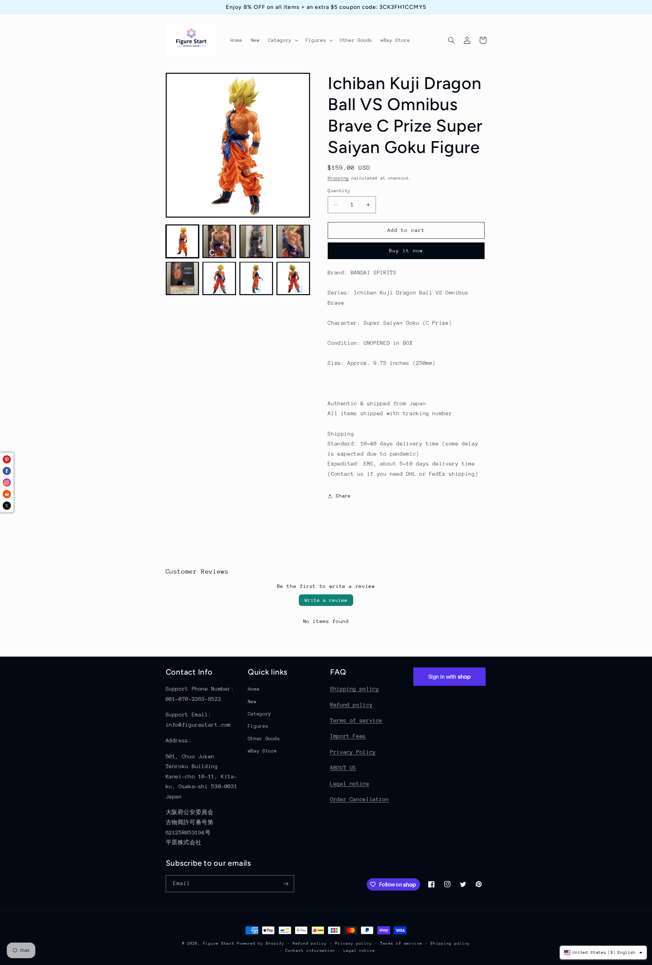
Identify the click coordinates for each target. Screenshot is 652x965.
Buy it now (406, 251)
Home (254, 689)
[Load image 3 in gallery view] (256, 241)
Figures (258, 726)
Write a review (326, 600)
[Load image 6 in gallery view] (219, 278)
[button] (282, 40)
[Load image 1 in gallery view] (182, 241)
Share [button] (343, 495)
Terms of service (356, 720)
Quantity (339, 190)
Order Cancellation (359, 799)
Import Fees (348, 736)
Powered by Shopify (260, 943)
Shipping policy (354, 689)
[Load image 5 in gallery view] (182, 278)
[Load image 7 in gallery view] (256, 278)
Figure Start (219, 943)
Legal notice (349, 784)
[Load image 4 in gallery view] (293, 241)
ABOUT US (343, 768)
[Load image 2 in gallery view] (219, 241)
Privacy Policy (353, 752)
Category (259, 713)
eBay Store (262, 751)
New (252, 701)
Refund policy (351, 705)
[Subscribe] (285, 883)
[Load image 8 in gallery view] (293, 278)
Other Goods (264, 738)
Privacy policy (353, 943)
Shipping (338, 178)
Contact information (310, 950)
